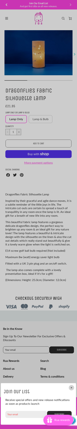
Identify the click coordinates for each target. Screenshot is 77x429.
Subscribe (59, 414)
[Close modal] (71, 387)
